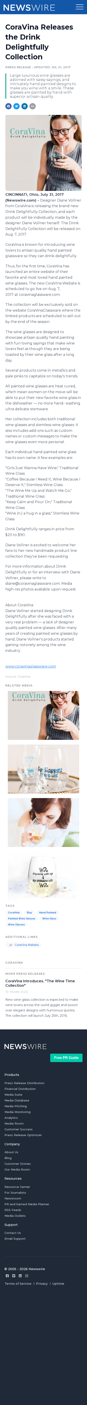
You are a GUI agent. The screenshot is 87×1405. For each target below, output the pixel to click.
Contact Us (12, 1233)
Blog (8, 1158)
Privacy (42, 1284)
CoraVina (14, 912)
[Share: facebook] (8, 106)
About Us (11, 1152)
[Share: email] (32, 106)
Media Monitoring (17, 1112)
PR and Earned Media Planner (26, 1204)
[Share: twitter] (16, 106)
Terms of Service (17, 1284)
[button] (79, 7)
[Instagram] (26, 1275)
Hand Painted (47, 912)
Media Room (14, 1123)
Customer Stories (17, 1163)
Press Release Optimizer (23, 1135)
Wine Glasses (16, 924)
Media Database (16, 1100)
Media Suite (13, 1094)
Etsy (29, 912)
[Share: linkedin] (24, 106)
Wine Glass (49, 918)
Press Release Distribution (24, 1083)
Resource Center (17, 1187)
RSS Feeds (12, 1210)
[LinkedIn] (20, 1275)
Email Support (15, 1238)
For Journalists (15, 1192)
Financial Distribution (20, 1089)
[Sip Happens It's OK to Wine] (43, 768)
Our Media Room (17, 1169)
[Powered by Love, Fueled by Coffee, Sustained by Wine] (43, 822)
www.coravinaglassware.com (30, 666)
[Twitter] (13, 1275)
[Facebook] (7, 1275)
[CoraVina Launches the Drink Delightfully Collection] (43, 190)
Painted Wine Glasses (21, 918)
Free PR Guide (66, 1058)
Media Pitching (15, 1106)
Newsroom (12, 1198)
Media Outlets (15, 1215)
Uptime (58, 1284)
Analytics (11, 1117)
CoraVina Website (26, 945)
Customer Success (18, 1129)
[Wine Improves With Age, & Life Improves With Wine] (43, 876)
